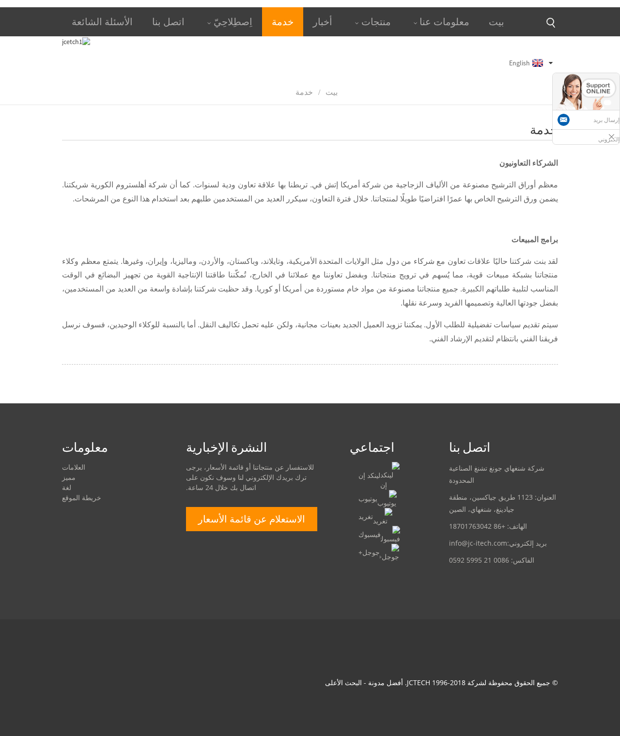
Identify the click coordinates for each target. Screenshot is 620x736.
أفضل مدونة (385, 682)
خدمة (283, 21)
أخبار (322, 21)
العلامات (73, 467)
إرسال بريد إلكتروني (606, 130)
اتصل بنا (168, 21)
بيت (496, 21)
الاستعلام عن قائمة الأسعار (251, 519)
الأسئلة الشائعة (102, 21)
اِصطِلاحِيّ (233, 21)
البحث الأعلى (343, 682)
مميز (69, 477)
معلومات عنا (444, 21)
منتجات (376, 21)
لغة (66, 487)
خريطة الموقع (81, 497)
